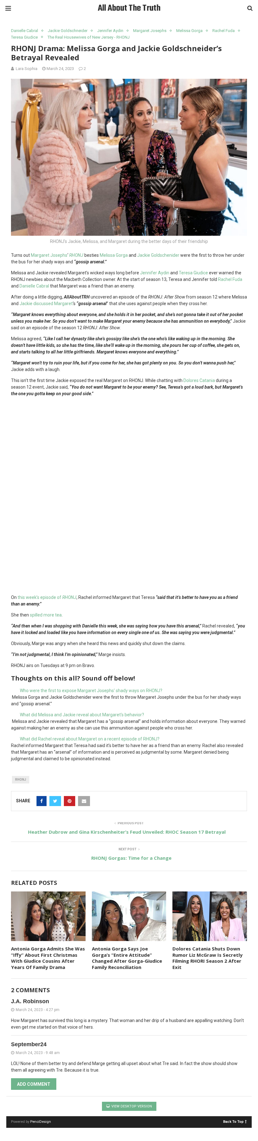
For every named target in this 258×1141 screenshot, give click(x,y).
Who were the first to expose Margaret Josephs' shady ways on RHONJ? (91, 690)
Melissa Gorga (189, 30)
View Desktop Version (131, 1106)
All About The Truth (129, 8)
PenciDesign (40, 1122)
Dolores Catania (199, 380)
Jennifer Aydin (110, 30)
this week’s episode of (47, 597)
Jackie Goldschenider (158, 255)
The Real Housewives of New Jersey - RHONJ (89, 37)
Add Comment (33, 1084)
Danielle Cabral (24, 30)
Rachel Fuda (223, 30)
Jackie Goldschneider (67, 30)
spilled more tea (46, 614)
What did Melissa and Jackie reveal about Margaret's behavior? (82, 714)
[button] (129, 690)
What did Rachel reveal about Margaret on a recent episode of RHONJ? (90, 738)
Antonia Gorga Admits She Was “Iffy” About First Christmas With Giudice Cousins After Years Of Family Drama (48, 957)
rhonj (20, 779)
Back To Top (233, 1121)
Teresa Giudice (24, 37)
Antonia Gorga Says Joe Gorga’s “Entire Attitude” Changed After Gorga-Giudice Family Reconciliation (127, 957)
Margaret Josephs (149, 30)
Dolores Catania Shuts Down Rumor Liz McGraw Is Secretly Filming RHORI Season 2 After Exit (207, 957)
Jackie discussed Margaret (46, 303)
